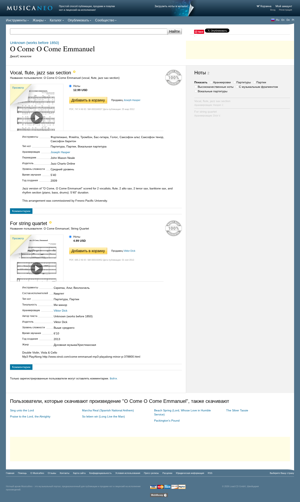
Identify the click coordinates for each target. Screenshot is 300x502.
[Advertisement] (240, 49)
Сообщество (104, 20)
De (288, 20)
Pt (293, 20)
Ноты (76, 86)
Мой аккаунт (284, 6)
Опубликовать (78, 20)
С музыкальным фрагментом (258, 87)
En (282, 20)
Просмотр (18, 87)
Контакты (64, 473)
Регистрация (285, 10)
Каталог (56, 20)
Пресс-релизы (151, 473)
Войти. (114, 378)
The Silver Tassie (237, 410)
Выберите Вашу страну (282, 473)
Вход (272, 10)
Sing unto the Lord (22, 410)
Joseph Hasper (131, 100)
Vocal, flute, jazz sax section (212, 103)
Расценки (167, 473)
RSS (210, 473)
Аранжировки (222, 82)
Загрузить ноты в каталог (171, 6)
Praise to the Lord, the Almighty (30, 416)
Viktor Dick (129, 250)
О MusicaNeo (37, 473)
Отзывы (52, 473)
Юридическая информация (190, 473)
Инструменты (16, 20)
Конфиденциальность (100, 473)
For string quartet (207, 113)
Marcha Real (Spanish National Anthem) (108, 410)
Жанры (38, 20)
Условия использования (127, 473)
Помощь (22, 473)
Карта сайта (79, 473)
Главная (10, 473)
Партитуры (243, 82)
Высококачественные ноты (215, 87)
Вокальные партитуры (212, 91)
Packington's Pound (167, 420)
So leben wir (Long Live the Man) (103, 416)
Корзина (266, 6)
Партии (261, 82)
